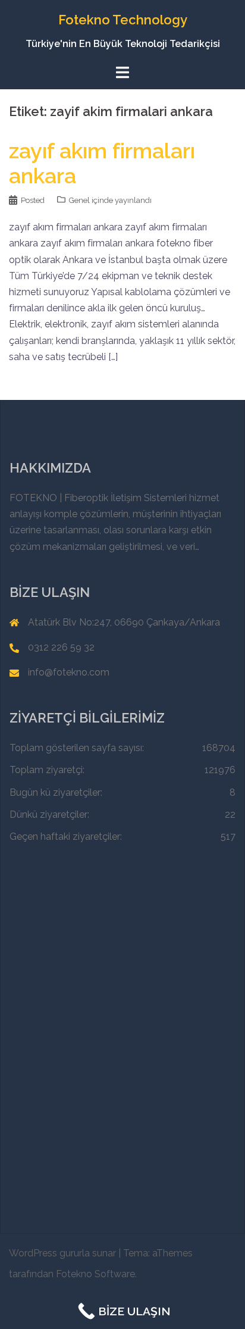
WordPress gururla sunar (62, 1253)
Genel (79, 200)
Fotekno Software (95, 1274)
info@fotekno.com (68, 672)
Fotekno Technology (122, 19)
